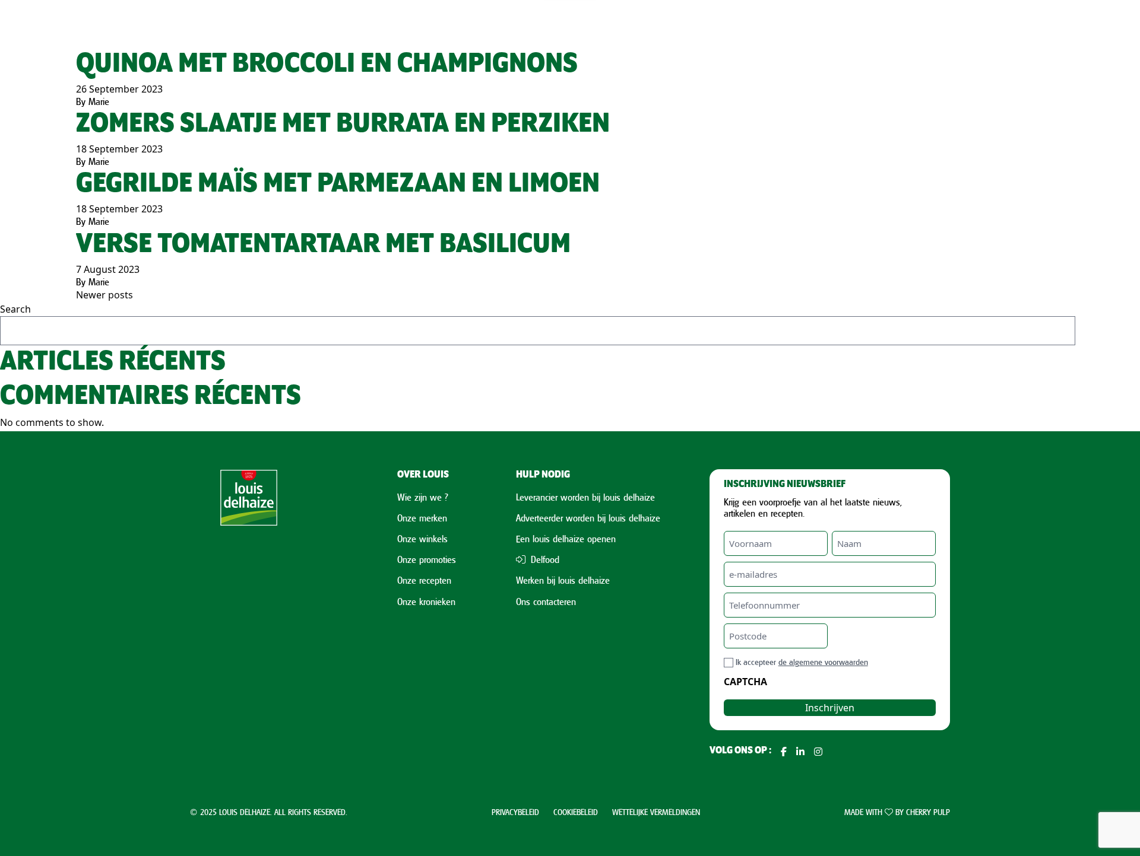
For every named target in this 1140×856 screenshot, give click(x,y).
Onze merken (422, 518)
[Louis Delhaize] (248, 614)
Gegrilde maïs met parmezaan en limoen (338, 184)
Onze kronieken (426, 601)
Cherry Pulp (928, 812)
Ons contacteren (546, 601)
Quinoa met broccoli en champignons (327, 64)
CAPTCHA (745, 681)
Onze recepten (424, 580)
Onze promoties (426, 559)
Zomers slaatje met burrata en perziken (343, 124)
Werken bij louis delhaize (563, 580)
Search (15, 309)
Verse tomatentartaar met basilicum (323, 245)
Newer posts (104, 294)
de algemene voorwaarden (823, 662)
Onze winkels (422, 539)
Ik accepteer (802, 662)
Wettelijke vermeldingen (656, 812)
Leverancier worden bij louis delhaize (585, 497)
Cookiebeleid (575, 812)
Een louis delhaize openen (566, 539)
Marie (98, 101)
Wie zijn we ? (422, 497)
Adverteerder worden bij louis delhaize (588, 518)
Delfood (543, 559)
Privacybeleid (515, 812)
